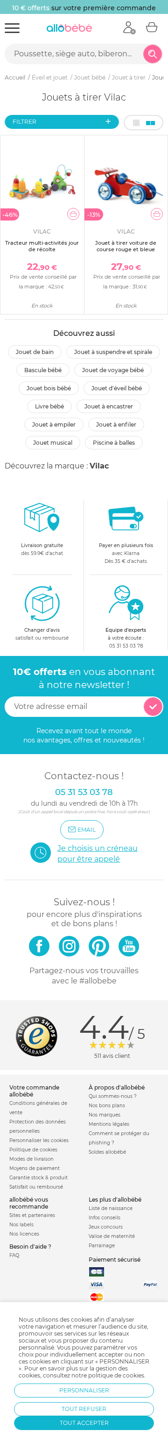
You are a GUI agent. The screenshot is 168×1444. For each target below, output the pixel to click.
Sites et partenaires (32, 1215)
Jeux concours (106, 1227)
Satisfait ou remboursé (36, 1187)
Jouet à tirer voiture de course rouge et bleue (125, 246)
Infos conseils (104, 1218)
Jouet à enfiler (116, 424)
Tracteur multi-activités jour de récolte (42, 246)
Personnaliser (84, 1390)
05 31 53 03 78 (126, 646)
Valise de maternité (112, 1236)
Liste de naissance (111, 1208)
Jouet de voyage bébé (113, 370)
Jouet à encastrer (108, 406)
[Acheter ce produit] (73, 214)
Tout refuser (84, 1408)
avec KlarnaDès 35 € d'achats (126, 553)
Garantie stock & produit (38, 1178)
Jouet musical (52, 442)
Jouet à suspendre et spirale (113, 351)
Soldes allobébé (107, 1152)
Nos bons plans (107, 1106)
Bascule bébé (43, 370)
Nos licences (24, 1234)
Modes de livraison (31, 1159)
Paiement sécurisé (114, 1259)
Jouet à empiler (54, 424)
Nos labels (21, 1225)
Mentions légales (109, 1124)
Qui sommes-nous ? (113, 1096)
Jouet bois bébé (49, 388)
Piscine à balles (114, 442)
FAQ (14, 1255)
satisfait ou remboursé (42, 634)
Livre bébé (49, 406)
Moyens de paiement (34, 1168)
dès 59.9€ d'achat (42, 549)
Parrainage (102, 1246)
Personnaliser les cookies (39, 1140)
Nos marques (104, 1115)
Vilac (99, 465)
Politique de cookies (33, 1150)
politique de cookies (116, 1375)
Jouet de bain (35, 351)
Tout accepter (84, 1422)
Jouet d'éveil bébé (116, 388)
